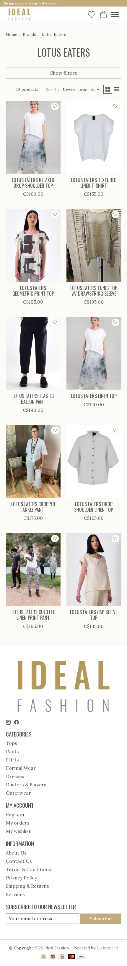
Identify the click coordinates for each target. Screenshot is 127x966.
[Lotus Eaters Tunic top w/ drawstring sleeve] (93, 245)
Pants (12, 751)
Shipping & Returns (27, 886)
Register (15, 814)
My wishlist (18, 831)
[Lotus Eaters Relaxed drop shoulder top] (33, 137)
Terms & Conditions (28, 869)
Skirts (12, 760)
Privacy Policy (21, 878)
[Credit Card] (62, 957)
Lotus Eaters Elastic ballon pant (33, 398)
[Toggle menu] (115, 14)
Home (11, 34)
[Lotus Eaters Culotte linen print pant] (33, 569)
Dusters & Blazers (26, 785)
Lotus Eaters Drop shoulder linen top (93, 506)
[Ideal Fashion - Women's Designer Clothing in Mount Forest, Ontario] (19, 14)
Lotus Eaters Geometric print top (33, 290)
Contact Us (19, 861)
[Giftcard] (52, 957)
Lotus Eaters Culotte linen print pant (33, 614)
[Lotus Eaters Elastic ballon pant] (33, 353)
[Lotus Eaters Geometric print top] (33, 245)
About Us (16, 853)
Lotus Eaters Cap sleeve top (93, 614)
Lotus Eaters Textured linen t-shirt (94, 182)
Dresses (15, 776)
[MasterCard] (72, 957)
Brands (29, 34)
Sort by (53, 89)
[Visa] (81, 957)
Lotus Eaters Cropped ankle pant (33, 506)
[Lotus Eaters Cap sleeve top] (93, 569)
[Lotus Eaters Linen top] (93, 353)
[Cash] (43, 957)
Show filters (63, 73)
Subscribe (101, 919)
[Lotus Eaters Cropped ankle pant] (33, 461)
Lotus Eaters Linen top (94, 395)
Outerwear (18, 793)
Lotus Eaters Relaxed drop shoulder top (33, 182)
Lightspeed (107, 948)
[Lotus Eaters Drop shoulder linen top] (93, 461)
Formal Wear (21, 768)
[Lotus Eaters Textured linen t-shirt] (93, 137)
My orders (18, 823)
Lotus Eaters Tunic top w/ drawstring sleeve (93, 290)
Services (15, 894)
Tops (11, 743)
